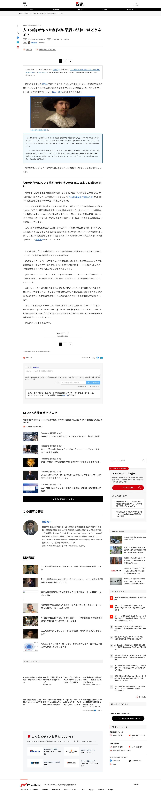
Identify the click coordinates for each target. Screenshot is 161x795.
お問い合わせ (56, 790)
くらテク (105, 10)
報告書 (38, 239)
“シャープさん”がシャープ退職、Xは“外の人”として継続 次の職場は (72, 679)
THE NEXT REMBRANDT (38, 130)
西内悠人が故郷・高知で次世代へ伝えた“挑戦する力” (52, 679)
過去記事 (130, 10)
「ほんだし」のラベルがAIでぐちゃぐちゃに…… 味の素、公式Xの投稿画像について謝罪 (129, 514)
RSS (83, 790)
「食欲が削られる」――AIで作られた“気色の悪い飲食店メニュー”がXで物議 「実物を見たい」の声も (129, 504)
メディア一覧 (24, 790)
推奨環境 (110, 790)
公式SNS (35, 790)
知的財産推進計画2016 (80, 196)
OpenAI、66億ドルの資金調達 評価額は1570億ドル (32, 679)
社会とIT (81, 10)
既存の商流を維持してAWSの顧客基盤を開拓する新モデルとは (92, 702)
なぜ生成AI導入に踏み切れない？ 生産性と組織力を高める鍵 (92, 679)
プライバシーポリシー (70, 790)
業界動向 (56, 10)
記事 (44, 84)
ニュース (56, 91)
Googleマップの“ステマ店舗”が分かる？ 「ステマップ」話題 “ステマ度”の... (72, 702)
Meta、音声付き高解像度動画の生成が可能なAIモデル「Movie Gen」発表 (52, 702)
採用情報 (101, 790)
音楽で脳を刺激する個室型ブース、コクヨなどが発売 (32, 702)
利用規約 (136, 784)
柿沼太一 (46, 521)
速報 (31, 10)
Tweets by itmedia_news (120, 713)
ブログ (55, 70)
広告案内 (45, 790)
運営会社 (91, 790)
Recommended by (88, 710)
